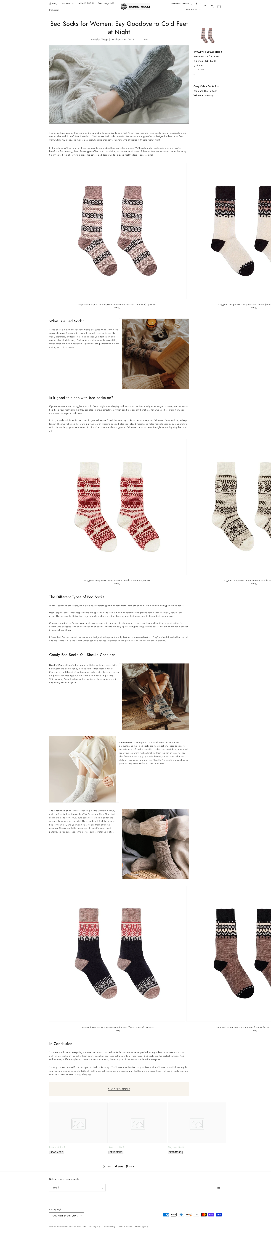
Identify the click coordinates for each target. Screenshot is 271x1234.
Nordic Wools (62, 1226)
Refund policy (94, 1226)
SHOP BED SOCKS (119, 1089)
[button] (67, 3)
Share (120, 1166)
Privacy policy (109, 1226)
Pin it (131, 1166)
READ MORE (56, 1152)
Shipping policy (141, 1226)
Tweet (109, 1166)
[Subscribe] (102, 1187)
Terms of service (125, 1226)
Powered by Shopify (77, 1226)
